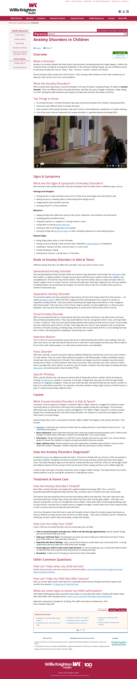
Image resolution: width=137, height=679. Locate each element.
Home (67, 1)
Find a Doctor (20, 59)
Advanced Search (20, 67)
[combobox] (86, 34)
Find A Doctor (16, 18)
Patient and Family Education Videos (20, 53)
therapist (45, 457)
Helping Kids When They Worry (77, 620)
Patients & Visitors (57, 18)
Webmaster (86, 675)
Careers (111, 18)
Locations (41, 18)
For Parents (103, 30)
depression (38, 368)
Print (48, 48)
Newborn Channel (20, 48)
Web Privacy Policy (56, 675)
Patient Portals (76, 1)
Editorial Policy (47, 638)
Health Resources (96, 18)
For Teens (123, 30)
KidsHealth (20, 43)
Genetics (40, 427)
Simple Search (19, 63)
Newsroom (115, 1)
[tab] (122, 609)
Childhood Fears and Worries (77, 623)
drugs (65, 231)
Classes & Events (77, 18)
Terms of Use (65, 675)
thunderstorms (47, 380)
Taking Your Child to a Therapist (78, 618)
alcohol (57, 231)
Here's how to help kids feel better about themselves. (89, 596)
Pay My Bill (87, 1)
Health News (20, 35)
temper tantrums (62, 225)
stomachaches (93, 244)
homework (116, 274)
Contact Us (124, 1)
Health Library (19, 39)
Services (29, 18)
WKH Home (13, 23)
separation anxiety (46, 300)
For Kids (113, 30)
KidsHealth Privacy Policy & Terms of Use (82, 638)
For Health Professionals (101, 1)
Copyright (115, 638)
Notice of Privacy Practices (75, 675)
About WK (122, 18)
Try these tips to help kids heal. (66, 584)
